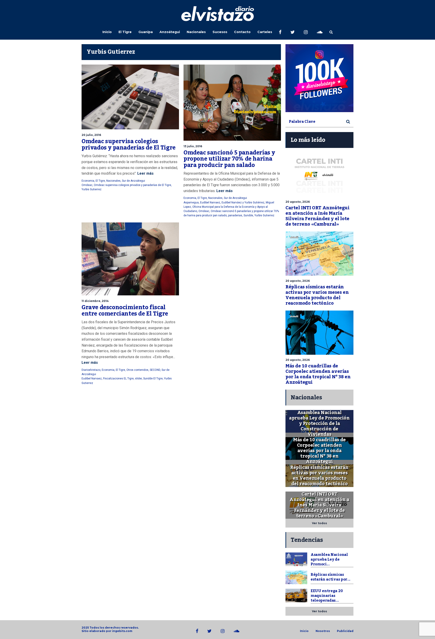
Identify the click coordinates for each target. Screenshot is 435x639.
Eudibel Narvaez (210, 202)
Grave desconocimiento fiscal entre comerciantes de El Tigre (125, 310)
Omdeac (87, 185)
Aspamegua (191, 202)
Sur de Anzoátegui (133, 180)
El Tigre (125, 32)
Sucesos (220, 32)
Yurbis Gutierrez (92, 189)
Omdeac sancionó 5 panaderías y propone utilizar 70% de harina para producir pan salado (229, 159)
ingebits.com (122, 631)
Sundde (248, 215)
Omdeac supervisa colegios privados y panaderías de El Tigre (129, 144)
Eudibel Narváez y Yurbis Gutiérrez (243, 202)
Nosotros (323, 631)
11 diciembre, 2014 (95, 301)
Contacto (242, 32)
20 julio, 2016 (91, 135)
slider (138, 378)
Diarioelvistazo (91, 369)
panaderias (235, 215)
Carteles (264, 32)
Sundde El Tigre (153, 378)
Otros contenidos (137, 369)
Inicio (107, 32)
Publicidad (345, 631)
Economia (88, 180)
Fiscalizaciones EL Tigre (118, 378)
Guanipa (145, 32)
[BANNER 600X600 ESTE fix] (319, 78)
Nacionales (196, 32)
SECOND (155, 369)
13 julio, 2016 (193, 146)
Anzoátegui (170, 32)
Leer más (145, 173)
